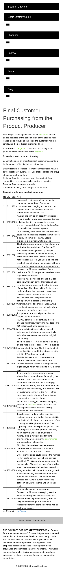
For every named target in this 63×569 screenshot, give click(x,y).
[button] (31, 6)
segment (39, 151)
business (32, 404)
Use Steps (21, 511)
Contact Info (39, 520)
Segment (21, 148)
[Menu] (8, 24)
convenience (51, 439)
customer (43, 134)
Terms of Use (24, 520)
